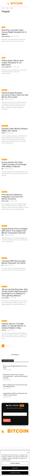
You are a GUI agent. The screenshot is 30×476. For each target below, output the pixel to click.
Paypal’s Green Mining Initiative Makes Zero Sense (15, 130)
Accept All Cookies (15, 472)
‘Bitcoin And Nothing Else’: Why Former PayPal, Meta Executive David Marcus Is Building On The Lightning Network (15, 292)
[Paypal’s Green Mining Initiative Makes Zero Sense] (15, 120)
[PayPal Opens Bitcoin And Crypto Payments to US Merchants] (15, 51)
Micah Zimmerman (6, 36)
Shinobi (3, 132)
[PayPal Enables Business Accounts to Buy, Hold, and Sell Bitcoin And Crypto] (15, 84)
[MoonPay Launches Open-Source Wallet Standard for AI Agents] (15, 21)
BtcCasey (4, 330)
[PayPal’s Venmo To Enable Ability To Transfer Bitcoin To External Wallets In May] (15, 315)
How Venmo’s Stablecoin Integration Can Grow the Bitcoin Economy (12, 197)
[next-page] (13, 345)
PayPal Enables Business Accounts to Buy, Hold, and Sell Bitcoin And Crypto (15, 95)
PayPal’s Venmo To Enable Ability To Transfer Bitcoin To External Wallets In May (14, 326)
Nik (2, 99)
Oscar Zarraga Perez (7, 66)
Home (3, 8)
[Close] (28, 452)
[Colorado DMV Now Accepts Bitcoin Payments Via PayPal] (15, 252)
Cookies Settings (15, 463)
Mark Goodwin (5, 201)
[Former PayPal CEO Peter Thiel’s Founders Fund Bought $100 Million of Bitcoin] (15, 153)
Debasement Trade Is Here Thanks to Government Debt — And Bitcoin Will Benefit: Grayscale (15, 376)
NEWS (3, 27)
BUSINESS (4, 89)
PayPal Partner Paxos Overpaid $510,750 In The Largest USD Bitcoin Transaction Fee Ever (14, 231)
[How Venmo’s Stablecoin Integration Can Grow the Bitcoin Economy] (15, 186)
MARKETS (4, 191)
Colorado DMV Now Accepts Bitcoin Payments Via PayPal (13, 262)
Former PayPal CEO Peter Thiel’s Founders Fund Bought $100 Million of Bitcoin (14, 164)
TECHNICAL (4, 125)
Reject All (15, 468)
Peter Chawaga (5, 297)
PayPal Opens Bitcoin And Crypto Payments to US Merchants (12, 63)
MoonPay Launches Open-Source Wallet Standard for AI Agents (14, 32)
